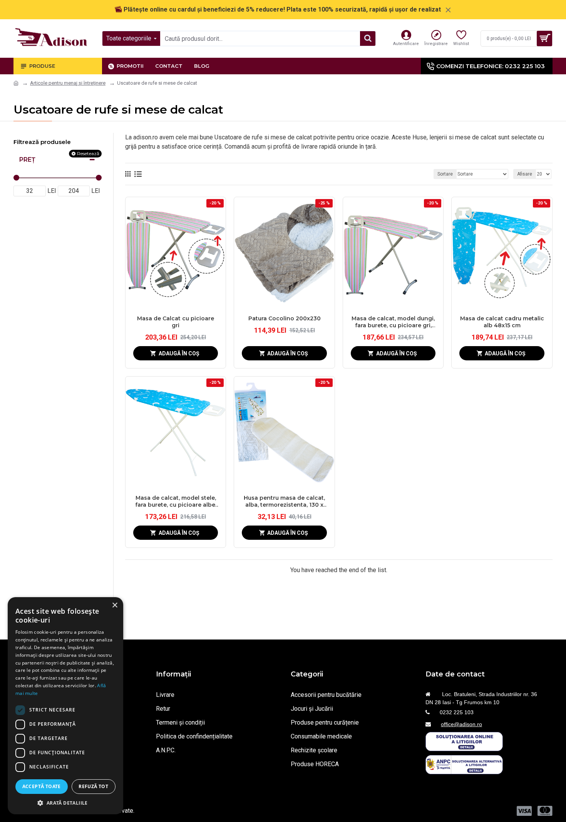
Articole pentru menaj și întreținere (67, 83)
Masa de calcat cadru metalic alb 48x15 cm (502, 322)
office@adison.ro (461, 724)
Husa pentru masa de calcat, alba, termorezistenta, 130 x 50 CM (284, 501)
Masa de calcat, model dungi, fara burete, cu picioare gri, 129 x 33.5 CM (393, 322)
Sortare (445, 174)
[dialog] (65, 705)
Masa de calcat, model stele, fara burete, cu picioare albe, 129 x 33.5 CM (175, 501)
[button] (65, 803)
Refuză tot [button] (93, 786)
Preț (27, 159)
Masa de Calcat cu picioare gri (175, 322)
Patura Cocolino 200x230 (284, 318)
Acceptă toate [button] (41, 786)
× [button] (114, 605)
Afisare (524, 174)
